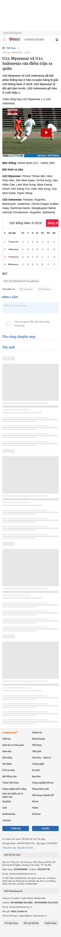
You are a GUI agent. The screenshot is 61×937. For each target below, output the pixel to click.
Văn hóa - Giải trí (41, 757)
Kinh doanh (38, 738)
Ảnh (4, 807)
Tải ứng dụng (11, 923)
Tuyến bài (16, 828)
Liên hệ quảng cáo (13, 891)
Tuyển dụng (50, 923)
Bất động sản (9, 776)
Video (35, 807)
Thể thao (11, 48)
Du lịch (36, 770)
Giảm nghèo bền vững (14, 789)
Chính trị (37, 732)
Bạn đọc (36, 776)
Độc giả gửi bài (31, 923)
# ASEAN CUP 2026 (34, 39)
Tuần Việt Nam (10, 782)
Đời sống (7, 757)
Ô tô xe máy (8, 770)
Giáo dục (7, 751)
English (6, 801)
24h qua (6, 820)
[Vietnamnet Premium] (10, 734)
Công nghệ (38, 763)
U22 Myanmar (44, 289)
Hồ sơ (35, 801)
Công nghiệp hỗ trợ (42, 782)
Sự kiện (45, 828)
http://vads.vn (19, 911)
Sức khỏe (7, 763)
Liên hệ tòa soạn (12, 854)
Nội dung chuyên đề (43, 795)
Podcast (36, 814)
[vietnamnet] (15, 41)
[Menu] (4, 39)
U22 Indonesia (25, 289)
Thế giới (36, 751)
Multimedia (8, 814)
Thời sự (6, 738)
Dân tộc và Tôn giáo (13, 745)
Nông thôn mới (40, 789)
